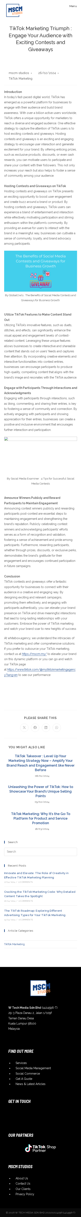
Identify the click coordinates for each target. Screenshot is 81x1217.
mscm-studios (19, 73)
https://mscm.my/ (34, 654)
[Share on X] (24, 728)
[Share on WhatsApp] (57, 728)
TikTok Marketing (20, 78)
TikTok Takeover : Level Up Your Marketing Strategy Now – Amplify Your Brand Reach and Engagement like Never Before (41, 763)
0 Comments (25, 882)
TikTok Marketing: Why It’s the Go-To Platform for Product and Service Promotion (40, 818)
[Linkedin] (30, 1112)
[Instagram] (13, 1112)
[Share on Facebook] (35, 728)
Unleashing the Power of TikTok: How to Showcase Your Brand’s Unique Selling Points (40, 791)
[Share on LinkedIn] (46, 728)
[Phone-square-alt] (46, 1112)
